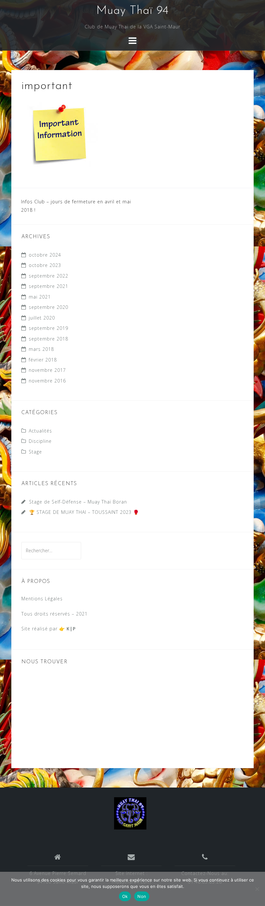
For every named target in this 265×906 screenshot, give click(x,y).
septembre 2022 (48, 276)
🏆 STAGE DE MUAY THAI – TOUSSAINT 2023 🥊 (84, 512)
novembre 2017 (47, 370)
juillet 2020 (42, 318)
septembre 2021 (48, 286)
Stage (35, 452)
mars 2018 (41, 349)
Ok (125, 896)
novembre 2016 (47, 381)
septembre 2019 (48, 328)
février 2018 (43, 360)
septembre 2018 (48, 339)
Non (141, 896)
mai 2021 (40, 297)
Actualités (40, 431)
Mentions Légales (42, 599)
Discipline (40, 441)
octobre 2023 (45, 265)
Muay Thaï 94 (132, 11)
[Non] (257, 889)
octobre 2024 (45, 255)
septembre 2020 (48, 307)
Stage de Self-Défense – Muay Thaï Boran (78, 502)
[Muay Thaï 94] (130, 813)
